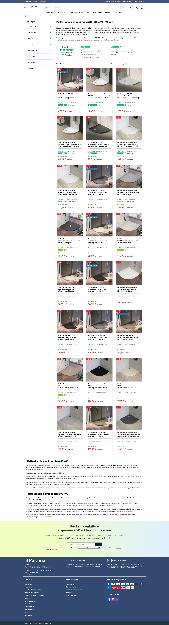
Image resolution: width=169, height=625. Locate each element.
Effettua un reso (72, 595)
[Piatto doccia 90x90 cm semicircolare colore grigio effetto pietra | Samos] (99, 321)
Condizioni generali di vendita (35, 595)
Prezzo (30, 68)
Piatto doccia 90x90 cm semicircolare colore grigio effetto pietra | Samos (97, 337)
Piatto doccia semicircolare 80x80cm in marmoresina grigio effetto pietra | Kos (128, 192)
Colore (30, 44)
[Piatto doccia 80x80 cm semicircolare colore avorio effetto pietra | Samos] (99, 224)
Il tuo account (71, 587)
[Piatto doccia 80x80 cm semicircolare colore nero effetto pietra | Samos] (99, 273)
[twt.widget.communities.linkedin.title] (117, 599)
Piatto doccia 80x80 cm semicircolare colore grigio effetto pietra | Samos (97, 192)
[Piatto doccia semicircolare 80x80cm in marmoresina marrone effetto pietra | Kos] (70, 370)
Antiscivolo (32, 26)
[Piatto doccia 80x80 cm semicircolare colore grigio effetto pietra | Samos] (99, 176)
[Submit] (98, 544)
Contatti (28, 604)
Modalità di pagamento (74, 590)
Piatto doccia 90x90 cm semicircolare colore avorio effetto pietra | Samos (67, 289)
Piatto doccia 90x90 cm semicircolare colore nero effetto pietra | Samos (67, 337)
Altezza (30, 38)
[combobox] (83, 7)
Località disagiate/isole (33, 590)
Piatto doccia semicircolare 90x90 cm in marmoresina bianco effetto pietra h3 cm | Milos (68, 192)
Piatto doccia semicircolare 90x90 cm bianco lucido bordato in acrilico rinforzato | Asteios (69, 144)
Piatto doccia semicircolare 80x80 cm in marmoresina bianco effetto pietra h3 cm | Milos (127, 144)
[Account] (136, 7)
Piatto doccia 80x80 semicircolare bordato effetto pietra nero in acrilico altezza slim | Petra (98, 144)
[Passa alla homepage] (32, 7)
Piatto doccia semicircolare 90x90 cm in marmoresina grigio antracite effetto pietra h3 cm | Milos (128, 434)
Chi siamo (28, 584)
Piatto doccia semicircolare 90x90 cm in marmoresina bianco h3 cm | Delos (127, 289)
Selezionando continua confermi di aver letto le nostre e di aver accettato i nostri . (83, 548)
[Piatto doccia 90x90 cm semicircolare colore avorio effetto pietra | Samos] (70, 273)
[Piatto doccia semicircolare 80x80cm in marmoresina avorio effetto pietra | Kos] (129, 224)
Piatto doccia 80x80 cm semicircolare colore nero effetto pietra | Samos (97, 289)
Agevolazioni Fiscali (32, 592)
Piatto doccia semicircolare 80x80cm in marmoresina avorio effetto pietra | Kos (128, 241)
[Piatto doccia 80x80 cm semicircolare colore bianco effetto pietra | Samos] (70, 80)
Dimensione (32, 32)
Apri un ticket (119, 560)
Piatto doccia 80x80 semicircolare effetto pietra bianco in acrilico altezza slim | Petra (128, 96)
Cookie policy (29, 607)
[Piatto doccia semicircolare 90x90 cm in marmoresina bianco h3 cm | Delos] (129, 273)
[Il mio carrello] (142, 7)
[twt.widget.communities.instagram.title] (113, 599)
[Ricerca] (123, 7)
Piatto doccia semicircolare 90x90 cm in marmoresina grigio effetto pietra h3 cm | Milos (69, 434)
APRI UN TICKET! (42, 1)
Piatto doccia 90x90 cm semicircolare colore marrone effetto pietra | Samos (98, 434)
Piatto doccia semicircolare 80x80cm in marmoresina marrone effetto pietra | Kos (68, 386)
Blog (26, 612)
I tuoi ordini (70, 584)
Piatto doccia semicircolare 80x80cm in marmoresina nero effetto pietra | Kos (69, 241)
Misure (27, 598)
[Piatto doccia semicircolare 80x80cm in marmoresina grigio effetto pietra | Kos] (129, 176)
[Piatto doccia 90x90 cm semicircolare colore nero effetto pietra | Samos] (70, 321)
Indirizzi (68, 592)
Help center (29, 587)
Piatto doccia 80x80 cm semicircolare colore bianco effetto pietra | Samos (68, 96)
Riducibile (31, 62)
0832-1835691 (77, 560)
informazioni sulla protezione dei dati (89, 548)
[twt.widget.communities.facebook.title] (109, 599)
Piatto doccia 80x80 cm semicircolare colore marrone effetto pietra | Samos (127, 337)
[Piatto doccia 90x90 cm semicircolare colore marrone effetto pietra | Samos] (99, 418)
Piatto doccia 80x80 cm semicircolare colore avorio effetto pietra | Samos (97, 241)
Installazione (32, 50)
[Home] (25, 16)
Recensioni (28, 615)
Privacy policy (30, 609)
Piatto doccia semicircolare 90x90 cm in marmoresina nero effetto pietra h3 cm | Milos (99, 386)
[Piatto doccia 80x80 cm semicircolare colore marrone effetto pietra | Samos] (129, 321)
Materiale (31, 56)
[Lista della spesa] (131, 7)
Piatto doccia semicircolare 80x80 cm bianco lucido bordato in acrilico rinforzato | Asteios (99, 96)
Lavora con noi (30, 601)
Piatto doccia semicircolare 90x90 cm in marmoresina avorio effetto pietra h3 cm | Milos (128, 386)
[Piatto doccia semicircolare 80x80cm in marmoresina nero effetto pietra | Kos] (70, 224)
